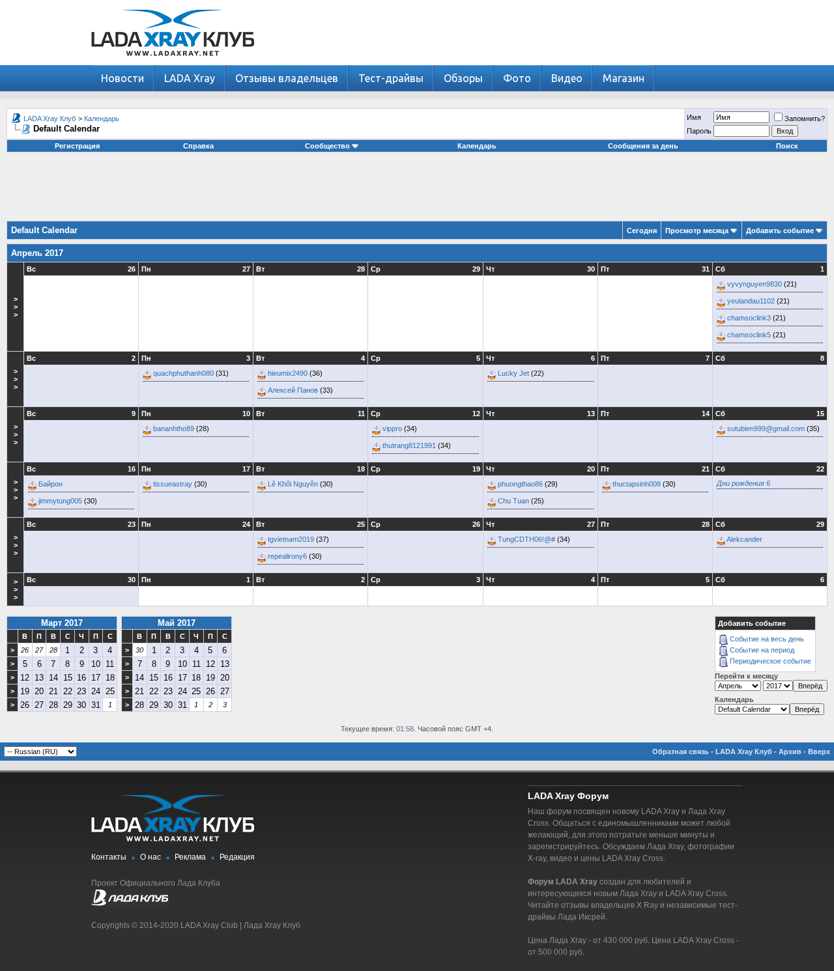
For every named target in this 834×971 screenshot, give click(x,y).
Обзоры (463, 78)
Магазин (623, 78)
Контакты (108, 857)
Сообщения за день (643, 146)
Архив (790, 751)
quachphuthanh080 (183, 373)
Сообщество (327, 146)
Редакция (237, 857)
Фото (517, 78)
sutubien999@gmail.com (766, 428)
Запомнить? (804, 118)
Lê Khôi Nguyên (293, 484)
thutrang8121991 (409, 445)
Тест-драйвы (391, 78)
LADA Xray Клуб (49, 118)
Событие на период (762, 650)
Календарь (101, 118)
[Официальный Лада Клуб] (129, 903)
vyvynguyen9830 (754, 284)
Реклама (190, 857)
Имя (694, 117)
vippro (392, 428)
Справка (198, 146)
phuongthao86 (520, 484)
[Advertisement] (417, 191)
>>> (16, 306)
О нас (150, 857)
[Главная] (172, 62)
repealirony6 (287, 556)
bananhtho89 (173, 428)
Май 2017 (176, 623)
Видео (566, 78)
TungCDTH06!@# (526, 539)
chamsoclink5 (749, 335)
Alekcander (744, 539)
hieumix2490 (288, 373)
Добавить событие (780, 230)
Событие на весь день (767, 639)
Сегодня (642, 230)
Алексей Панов (293, 390)
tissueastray (172, 484)
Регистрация (77, 146)
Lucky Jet (513, 373)
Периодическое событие (770, 661)
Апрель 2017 (37, 253)
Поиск (787, 146)
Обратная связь (680, 751)
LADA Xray (189, 78)
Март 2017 (62, 623)
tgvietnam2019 (291, 539)
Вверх (819, 751)
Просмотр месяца (696, 230)
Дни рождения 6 (743, 483)
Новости (122, 78)
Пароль (699, 131)
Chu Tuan (513, 501)
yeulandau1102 (751, 301)
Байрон (50, 484)
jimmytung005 (60, 501)
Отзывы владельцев (286, 78)
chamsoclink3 (749, 318)
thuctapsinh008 (636, 484)
